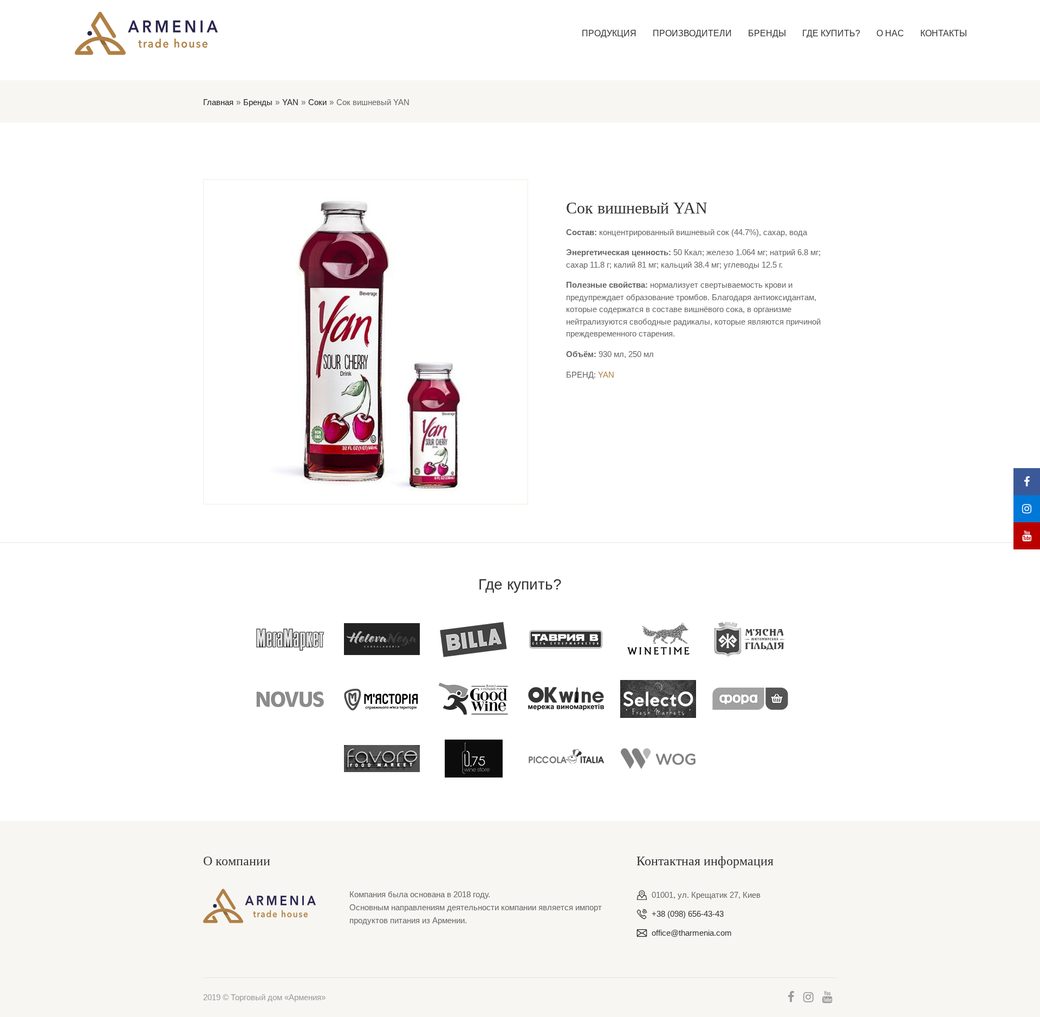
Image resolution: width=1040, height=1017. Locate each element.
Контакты (943, 33)
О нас (890, 33)
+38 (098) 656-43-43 (688, 913)
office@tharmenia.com (692, 932)
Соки (317, 102)
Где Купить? (831, 33)
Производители (692, 33)
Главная (218, 102)
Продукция (609, 33)
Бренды (767, 33)
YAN (290, 102)
